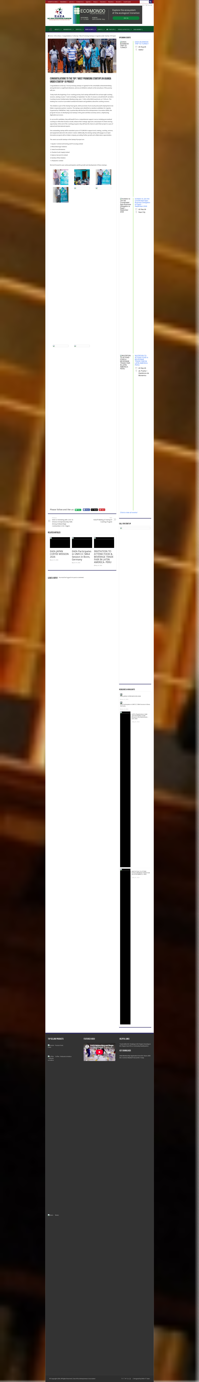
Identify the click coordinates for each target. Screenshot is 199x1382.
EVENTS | (100, 29)
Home (51, 36)
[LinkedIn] (149, 5)
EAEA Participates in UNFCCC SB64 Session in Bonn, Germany (81, 555)
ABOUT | (57, 29)
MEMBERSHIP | (67, 29)
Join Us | (71, 2)
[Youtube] (151, 5)
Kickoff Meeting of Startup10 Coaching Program (102, 520)
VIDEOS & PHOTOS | (124, 29)
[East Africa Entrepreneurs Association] (60, 13)
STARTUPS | (112, 29)
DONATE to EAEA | (53, 2)
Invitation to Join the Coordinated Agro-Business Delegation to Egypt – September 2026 (142, 202)
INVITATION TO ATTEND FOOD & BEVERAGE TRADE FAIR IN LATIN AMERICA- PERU (103, 557)
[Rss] (143, 5)
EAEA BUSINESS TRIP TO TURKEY (142, 43)
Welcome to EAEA (50, 29)
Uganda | (88, 2)
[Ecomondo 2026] (107, 14)
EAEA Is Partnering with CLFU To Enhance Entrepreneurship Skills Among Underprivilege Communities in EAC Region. (62, 522)
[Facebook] (145, 5)
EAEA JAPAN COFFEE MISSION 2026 (59, 554)
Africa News (57, 36)
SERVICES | (79, 29)
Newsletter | (63, 2)
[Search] (150, 1)
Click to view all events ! (129, 512)
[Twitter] (147, 5)
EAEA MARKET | (138, 29)
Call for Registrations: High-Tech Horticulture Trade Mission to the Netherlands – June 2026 (140, 716)
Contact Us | (80, 2)
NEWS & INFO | (89, 29)
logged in (69, 577)
